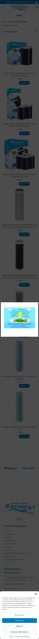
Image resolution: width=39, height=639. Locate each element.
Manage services (19, 615)
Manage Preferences (19, 632)
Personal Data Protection (22, 636)
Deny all (19, 626)
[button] (36, 594)
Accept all (19, 620)
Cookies (11, 636)
